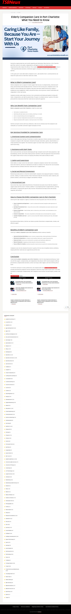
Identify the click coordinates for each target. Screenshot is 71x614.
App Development (10, 328)
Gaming (7, 447)
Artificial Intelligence (10, 334)
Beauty (7, 346)
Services (34, 7)
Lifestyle (8, 476)
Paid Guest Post (9, 500)
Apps (7, 331)
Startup (7, 545)
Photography (9, 503)
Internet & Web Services (11, 462)
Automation (8, 343)
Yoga (7, 597)
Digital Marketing (10, 402)
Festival (7, 432)
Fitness (7, 438)
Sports (7, 542)
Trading (7, 560)
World (7, 594)
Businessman (9, 360)
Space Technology (10, 539)
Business (5, 7)
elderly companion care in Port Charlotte (46, 67)
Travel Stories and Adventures (12, 569)
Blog (7, 349)
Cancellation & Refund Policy (51, 606)
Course (7, 387)
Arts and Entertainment (11, 337)
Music (7, 488)
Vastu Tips (8, 576)
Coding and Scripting (10, 375)
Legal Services (9, 474)
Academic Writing (10, 319)
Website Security (9, 588)
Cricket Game (14, 294)
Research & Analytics (10, 515)
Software (8, 533)
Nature (7, 491)
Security (7, 521)
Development (9, 399)
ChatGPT (7, 369)
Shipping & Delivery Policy (37, 606)
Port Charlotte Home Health (37, 22)
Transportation (9, 563)
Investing (8, 468)
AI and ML (8, 322)
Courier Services (9, 384)
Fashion (21, 275)
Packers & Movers (10, 497)
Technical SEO (9, 551)
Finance (40, 7)
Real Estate (8, 509)
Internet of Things (10, 465)
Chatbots (8, 366)
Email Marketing (9, 411)
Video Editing (9, 579)
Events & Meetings (10, 417)
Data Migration (9, 393)
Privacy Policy (16, 606)
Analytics (8, 325)
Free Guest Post (9, 444)
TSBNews (39, 611)
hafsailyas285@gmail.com (21, 290)
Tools (7, 557)
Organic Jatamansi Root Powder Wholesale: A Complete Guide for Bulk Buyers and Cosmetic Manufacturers (21, 301)
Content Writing (9, 381)
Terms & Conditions (25, 606)
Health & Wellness (13, 7)
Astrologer (8, 340)
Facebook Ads (9, 420)
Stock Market (9, 548)
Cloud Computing (9, 372)
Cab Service (8, 363)
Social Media (8, 530)
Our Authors (46, 7)
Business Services (10, 357)
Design (7, 396)
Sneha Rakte (19, 284)
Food (7, 441)
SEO (6, 524)
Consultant (8, 378)
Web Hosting (8, 582)
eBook (7, 405)
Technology (27, 7)
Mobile (7, 485)
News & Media (9, 494)
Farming (8, 423)
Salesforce (8, 518)
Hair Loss (8, 456)
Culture (7, 390)
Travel (7, 566)
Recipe (7, 512)
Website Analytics (9, 585)
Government (8, 453)
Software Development (11, 536)
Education (21, 7)
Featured (8, 429)
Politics (7, 506)
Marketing (8, 479)
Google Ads (8, 450)
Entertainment (9, 414)
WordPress (8, 591)
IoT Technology (9, 471)
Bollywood (8, 351)
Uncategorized (9, 573)
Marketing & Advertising (11, 482)
